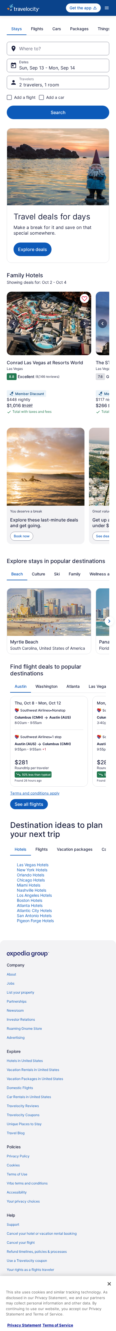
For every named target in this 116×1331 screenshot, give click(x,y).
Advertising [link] (15, 1037)
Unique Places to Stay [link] (24, 1124)
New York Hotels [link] (32, 869)
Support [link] (13, 1224)
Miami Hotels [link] (28, 885)
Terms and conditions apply (34, 793)
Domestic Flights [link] (20, 1088)
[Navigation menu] (107, 8)
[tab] (16, 29)
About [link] (11, 974)
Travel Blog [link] (15, 1133)
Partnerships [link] (16, 1001)
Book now (22, 536)
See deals (104, 536)
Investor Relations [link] (21, 1019)
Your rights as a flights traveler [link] (30, 1269)
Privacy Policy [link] (18, 1156)
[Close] (109, 1284)
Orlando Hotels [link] (30, 874)
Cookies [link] (13, 1165)
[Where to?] (58, 48)
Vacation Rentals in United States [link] (33, 1070)
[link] (84, 298)
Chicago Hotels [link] (31, 880)
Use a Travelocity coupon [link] (27, 1260)
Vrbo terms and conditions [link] (27, 1183)
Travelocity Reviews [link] (23, 1106)
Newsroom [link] (15, 1010)
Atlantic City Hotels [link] (34, 910)
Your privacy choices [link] (23, 1201)
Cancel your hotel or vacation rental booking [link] (42, 1233)
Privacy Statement (24, 1325)
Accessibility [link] (17, 1192)
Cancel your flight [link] (21, 1242)
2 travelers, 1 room (39, 85)
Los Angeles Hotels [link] (34, 895)
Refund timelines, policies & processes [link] (37, 1251)
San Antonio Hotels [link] (34, 915)
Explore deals (32, 249)
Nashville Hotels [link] (31, 890)
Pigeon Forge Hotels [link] (35, 920)
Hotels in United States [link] (25, 1061)
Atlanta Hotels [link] (30, 905)
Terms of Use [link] (17, 1174)
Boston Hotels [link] (29, 900)
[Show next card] (109, 621)
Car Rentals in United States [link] (29, 1097)
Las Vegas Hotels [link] (32, 864)
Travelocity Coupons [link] (23, 1115)
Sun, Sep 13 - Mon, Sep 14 (47, 68)
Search (58, 112)
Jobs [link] (10, 983)
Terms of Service (58, 1325)
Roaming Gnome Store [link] (24, 1028)
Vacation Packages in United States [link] (35, 1079)
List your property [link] (20, 992)
